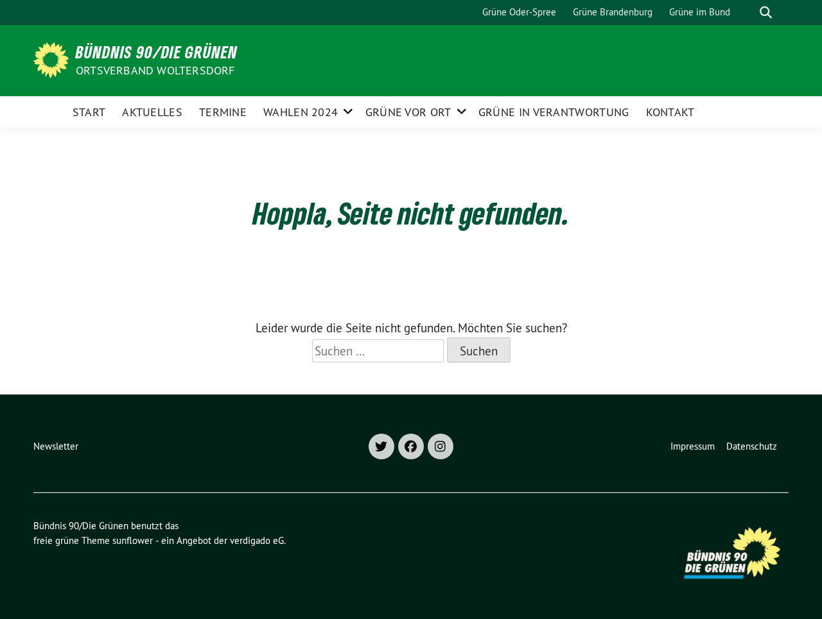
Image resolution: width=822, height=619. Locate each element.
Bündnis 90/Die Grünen (157, 52)
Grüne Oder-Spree (519, 12)
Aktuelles (152, 112)
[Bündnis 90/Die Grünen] (53, 59)
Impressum (692, 446)
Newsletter (55, 446)
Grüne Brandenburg (612, 12)
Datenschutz (751, 446)
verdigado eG (257, 540)
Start (89, 112)
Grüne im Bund (699, 12)
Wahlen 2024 (300, 112)
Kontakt (670, 112)
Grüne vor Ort (408, 112)
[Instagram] (440, 446)
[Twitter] (381, 446)
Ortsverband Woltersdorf (155, 70)
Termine (223, 112)
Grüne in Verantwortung (553, 112)
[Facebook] (411, 446)
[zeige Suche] (765, 12)
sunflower (132, 540)
